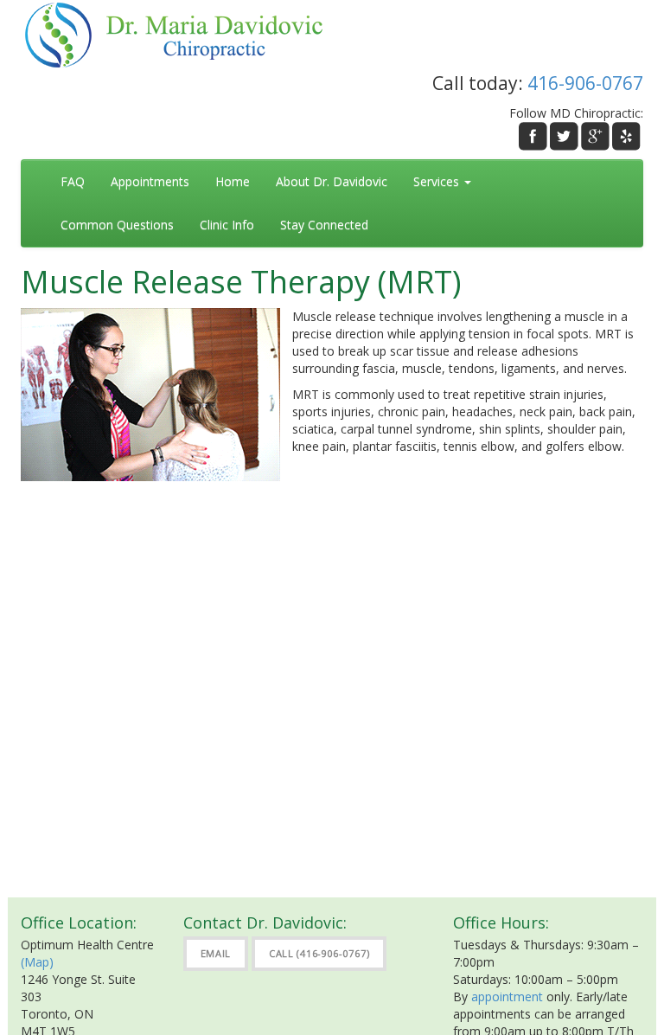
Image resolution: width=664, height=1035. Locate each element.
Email (216, 953)
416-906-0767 (585, 83)
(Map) (37, 962)
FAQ (73, 181)
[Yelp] (626, 136)
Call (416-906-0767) (319, 953)
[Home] (183, 33)
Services (438, 181)
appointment (507, 996)
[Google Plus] (595, 136)
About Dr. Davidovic (331, 181)
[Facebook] (533, 136)
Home (232, 181)
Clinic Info (227, 224)
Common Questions (117, 224)
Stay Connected (324, 224)
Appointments (150, 181)
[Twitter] (564, 136)
